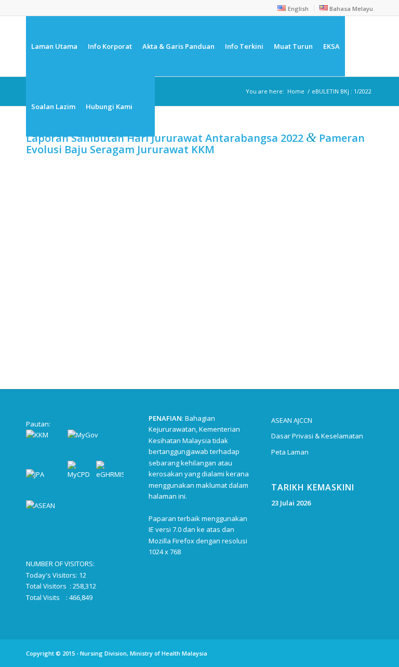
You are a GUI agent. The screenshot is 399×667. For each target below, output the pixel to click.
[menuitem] (293, 8)
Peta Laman (290, 452)
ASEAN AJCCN (291, 420)
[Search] (146, 106)
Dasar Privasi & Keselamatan (317, 436)
